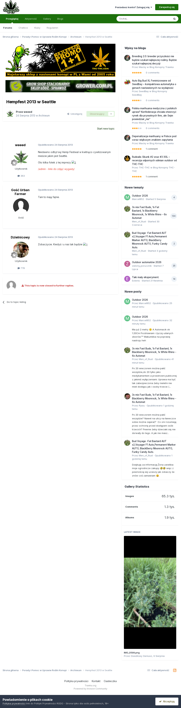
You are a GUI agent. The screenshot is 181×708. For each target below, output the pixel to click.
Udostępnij (75, 113)
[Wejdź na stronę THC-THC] (60, 60)
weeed (28, 111)
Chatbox (23, 27)
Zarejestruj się (167, 7)
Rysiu (142, 405)
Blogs (60, 18)
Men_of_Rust (139, 221)
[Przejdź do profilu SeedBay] (127, 82)
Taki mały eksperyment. (145, 277)
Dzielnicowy (20, 237)
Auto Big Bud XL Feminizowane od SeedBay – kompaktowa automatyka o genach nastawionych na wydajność (154, 84)
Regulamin (52, 27)
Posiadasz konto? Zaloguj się (133, 7)
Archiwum (44, 115)
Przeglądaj (12, 18)
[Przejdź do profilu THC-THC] (127, 158)
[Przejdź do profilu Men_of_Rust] (127, 209)
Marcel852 (138, 199)
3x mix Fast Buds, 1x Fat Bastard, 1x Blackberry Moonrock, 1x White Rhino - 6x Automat (154, 352)
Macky (142, 67)
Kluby (37, 27)
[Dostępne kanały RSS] (174, 670)
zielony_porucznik (142, 265)
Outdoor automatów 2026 (146, 262)
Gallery (47, 18)
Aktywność (31, 18)
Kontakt (96, 681)
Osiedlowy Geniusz (141, 656)
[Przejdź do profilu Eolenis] (127, 279)
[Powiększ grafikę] (74, 162)
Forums (7, 27)
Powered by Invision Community (90, 688)
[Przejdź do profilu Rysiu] (127, 396)
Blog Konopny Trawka (162, 67)
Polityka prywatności (76, 681)
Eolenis (136, 280)
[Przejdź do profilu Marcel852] (127, 197)
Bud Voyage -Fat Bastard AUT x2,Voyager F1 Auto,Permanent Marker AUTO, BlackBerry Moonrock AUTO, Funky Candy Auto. (149, 240)
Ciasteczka (110, 681)
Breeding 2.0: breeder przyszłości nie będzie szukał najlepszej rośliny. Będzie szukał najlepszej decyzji (154, 60)
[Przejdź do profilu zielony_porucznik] (127, 264)
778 (22, 268)
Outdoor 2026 (140, 195)
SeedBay (144, 91)
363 (22, 175)
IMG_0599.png (132, 652)
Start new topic (106, 128)
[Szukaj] (174, 19)
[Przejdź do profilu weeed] (10, 114)
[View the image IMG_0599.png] (150, 592)
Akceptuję (168, 701)
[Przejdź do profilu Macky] (127, 58)
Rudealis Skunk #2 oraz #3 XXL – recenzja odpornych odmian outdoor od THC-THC (154, 160)
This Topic (160, 18)
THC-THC (144, 167)
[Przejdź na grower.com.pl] (60, 86)
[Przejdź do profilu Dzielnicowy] (21, 250)
